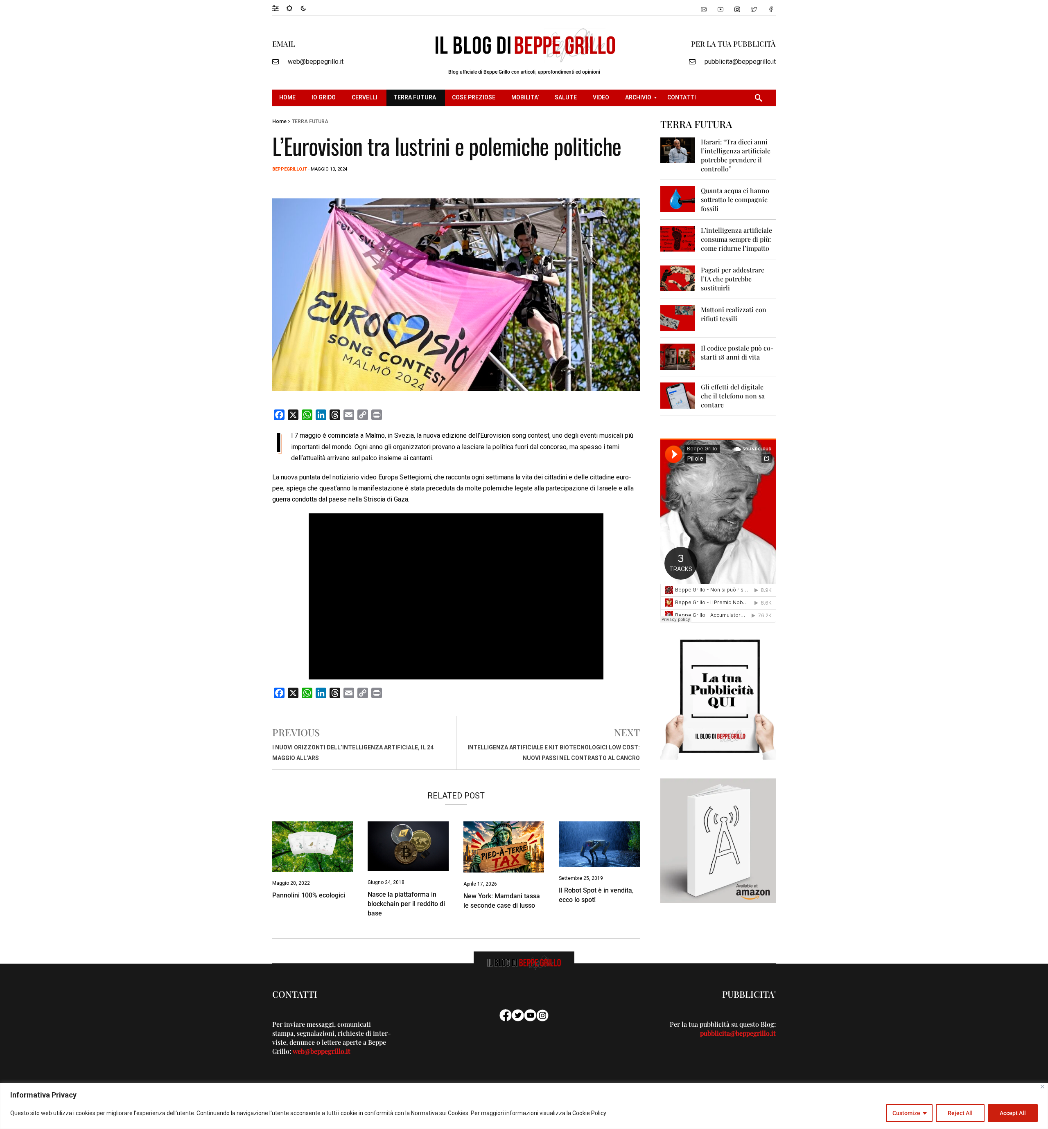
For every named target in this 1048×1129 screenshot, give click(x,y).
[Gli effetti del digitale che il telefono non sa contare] (677, 395)
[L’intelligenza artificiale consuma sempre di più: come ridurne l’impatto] (677, 238)
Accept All (1013, 1113)
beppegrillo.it (289, 169)
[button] (279, 8)
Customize (906, 1113)
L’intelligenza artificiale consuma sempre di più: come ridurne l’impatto (736, 239)
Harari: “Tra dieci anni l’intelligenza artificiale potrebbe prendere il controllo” (735, 155)
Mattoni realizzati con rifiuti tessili (733, 314)
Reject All (960, 1113)
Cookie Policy (589, 1113)
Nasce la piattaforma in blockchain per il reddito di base (406, 904)
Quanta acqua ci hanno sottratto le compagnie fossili (735, 199)
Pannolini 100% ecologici (308, 895)
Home (279, 121)
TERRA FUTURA (310, 121)
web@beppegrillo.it (315, 61)
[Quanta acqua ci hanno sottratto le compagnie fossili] (677, 198)
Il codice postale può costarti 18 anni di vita (737, 352)
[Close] (1042, 1087)
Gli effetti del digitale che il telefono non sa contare (733, 395)
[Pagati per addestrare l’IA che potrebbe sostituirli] (677, 278)
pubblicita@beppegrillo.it (740, 61)
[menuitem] (288, 98)
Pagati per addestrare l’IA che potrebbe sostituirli (732, 278)
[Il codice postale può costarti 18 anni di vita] (677, 356)
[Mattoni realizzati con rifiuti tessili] (677, 318)
